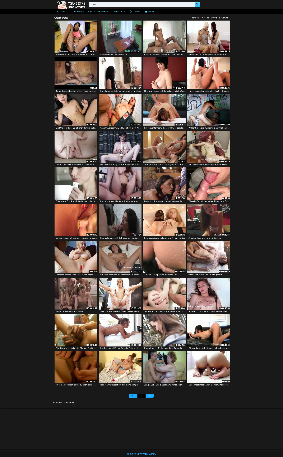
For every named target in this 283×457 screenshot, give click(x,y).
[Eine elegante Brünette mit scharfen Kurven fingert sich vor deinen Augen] (208, 73)
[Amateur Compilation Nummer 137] (164, 257)
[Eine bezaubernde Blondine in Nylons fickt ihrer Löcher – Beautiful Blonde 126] (164, 220)
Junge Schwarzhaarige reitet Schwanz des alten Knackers (81, 91)
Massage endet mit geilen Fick (113, 54)
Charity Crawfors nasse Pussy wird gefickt (163, 54)
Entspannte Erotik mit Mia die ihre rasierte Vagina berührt (82, 201)
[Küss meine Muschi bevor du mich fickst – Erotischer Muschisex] (76, 367)
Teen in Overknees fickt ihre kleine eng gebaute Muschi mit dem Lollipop (133, 384)
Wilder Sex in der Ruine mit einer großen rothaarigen (213, 127)
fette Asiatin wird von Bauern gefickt (205, 274)
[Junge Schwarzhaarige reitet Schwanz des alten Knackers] (76, 73)
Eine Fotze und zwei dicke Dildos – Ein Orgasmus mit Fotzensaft (85, 348)
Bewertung (223, 17)
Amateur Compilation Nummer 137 (160, 274)
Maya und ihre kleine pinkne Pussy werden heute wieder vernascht (174, 201)
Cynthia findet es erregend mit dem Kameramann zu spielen (83, 164)
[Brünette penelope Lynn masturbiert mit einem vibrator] (120, 257)
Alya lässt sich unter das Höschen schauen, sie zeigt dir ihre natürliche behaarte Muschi (228, 311)
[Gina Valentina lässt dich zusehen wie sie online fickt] (120, 220)
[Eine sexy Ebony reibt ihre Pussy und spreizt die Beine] (76, 37)
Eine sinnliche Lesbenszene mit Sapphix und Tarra (211, 54)
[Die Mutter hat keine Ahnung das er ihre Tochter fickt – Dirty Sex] (120, 73)
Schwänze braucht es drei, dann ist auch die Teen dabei (169, 311)
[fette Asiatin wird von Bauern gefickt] (208, 257)
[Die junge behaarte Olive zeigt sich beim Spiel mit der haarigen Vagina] (164, 73)
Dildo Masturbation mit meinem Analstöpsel (209, 384)
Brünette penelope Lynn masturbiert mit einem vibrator (125, 274)
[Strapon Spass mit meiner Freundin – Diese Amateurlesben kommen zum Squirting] (76, 220)
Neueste (205, 17)
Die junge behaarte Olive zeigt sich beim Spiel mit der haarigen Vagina (176, 91)
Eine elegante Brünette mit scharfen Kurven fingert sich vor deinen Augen (222, 91)
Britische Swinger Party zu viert (70, 311)
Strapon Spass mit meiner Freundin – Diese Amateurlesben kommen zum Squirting (93, 238)
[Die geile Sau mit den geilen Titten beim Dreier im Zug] (208, 183)
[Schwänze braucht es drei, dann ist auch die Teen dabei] (164, 294)
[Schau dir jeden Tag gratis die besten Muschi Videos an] (70, 4)
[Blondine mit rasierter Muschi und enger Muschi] (76, 257)
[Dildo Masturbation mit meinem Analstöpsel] (208, 367)
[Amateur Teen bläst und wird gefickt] (208, 220)
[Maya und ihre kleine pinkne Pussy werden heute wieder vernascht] (164, 183)
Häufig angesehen (98, 11)
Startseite (63, 11)
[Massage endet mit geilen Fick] (120, 37)
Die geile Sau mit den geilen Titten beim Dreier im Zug (213, 201)
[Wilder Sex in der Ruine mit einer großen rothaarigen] (208, 110)
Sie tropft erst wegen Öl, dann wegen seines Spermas (124, 311)
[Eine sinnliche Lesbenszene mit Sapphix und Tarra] (208, 37)
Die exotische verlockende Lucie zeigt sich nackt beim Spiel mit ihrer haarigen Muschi (227, 348)
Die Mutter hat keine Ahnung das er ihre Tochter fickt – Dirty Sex (129, 91)
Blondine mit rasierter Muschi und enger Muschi (78, 274)
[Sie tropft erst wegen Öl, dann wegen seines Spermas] (120, 294)
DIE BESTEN (78, 11)
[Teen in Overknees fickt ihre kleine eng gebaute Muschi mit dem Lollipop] (120, 367)
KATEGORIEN (118, 11)
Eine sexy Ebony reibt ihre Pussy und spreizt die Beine (80, 54)
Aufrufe (214, 17)
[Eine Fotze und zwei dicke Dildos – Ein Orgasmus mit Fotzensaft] (76, 330)
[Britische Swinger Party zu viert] (76, 294)
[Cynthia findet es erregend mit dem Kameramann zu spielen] (76, 147)
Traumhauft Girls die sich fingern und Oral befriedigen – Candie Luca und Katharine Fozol (185, 164)
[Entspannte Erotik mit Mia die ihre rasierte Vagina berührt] (76, 183)
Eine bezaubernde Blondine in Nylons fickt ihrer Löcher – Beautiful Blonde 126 (180, 238)
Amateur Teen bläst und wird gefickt (205, 238)
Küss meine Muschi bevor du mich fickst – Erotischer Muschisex (85, 384)
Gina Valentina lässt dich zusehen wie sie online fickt (124, 238)
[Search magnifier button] (197, 4)
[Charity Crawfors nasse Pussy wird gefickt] (164, 37)
